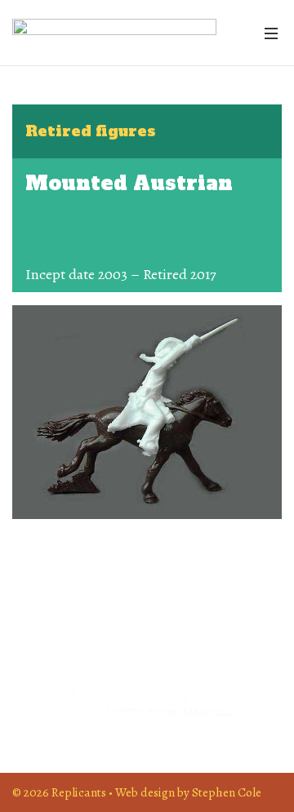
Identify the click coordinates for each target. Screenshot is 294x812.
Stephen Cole (226, 792)
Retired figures (90, 131)
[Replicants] (114, 33)
